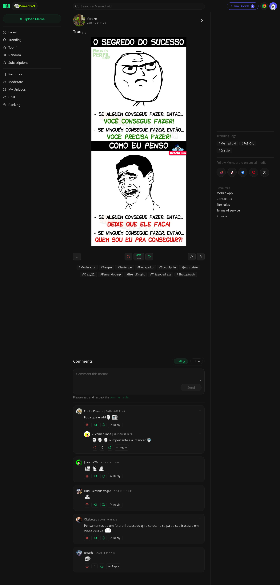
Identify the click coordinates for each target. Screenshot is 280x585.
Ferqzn (107, 267)
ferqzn (92, 18)
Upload (34, 19)
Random (14, 55)
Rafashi (88, 553)
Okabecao (90, 519)
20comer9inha (101, 434)
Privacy (222, 216)
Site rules (223, 205)
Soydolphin (168, 267)
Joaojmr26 (90, 462)
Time (196, 361)
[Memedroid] (6, 6)
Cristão (225, 150)
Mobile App (225, 193)
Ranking (14, 104)
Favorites (15, 74)
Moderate (15, 82)
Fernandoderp (111, 274)
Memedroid (228, 143)
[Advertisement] (245, 71)
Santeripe (125, 267)
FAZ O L (248, 143)
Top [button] (11, 47)
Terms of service (228, 210)
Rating (181, 361)
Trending (14, 40)
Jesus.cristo (190, 267)
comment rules (120, 397)
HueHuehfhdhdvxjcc (97, 491)
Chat (11, 97)
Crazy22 (89, 274)
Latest (13, 32)
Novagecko (146, 267)
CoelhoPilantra (93, 411)
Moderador (88, 267)
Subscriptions (18, 62)
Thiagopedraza (161, 274)
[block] (201, 256)
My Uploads (17, 89)
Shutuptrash (187, 274)
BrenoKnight (136, 274)
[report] (192, 256)
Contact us (224, 199)
